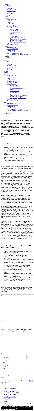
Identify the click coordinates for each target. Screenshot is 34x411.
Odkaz (30, 381)
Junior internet (7, 398)
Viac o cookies (10, 409)
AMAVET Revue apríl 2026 (11, 391)
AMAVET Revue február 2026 (11, 394)
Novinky (3, 362)
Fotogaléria (3, 367)
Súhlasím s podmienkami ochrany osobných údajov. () (17, 381)
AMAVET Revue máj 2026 (11, 390)
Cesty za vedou (4, 364)
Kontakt (3, 368)
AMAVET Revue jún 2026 (10, 388)
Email (3, 377)
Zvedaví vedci (7, 399)
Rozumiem (3, 409)
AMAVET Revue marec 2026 (11, 393)
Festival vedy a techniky (10, 397)
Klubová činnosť (5, 365)
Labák (5, 401)
